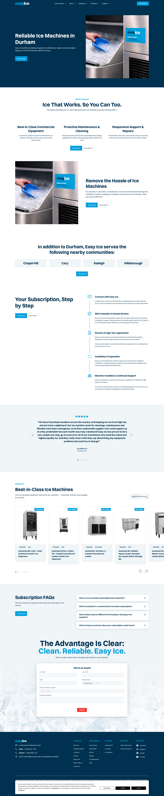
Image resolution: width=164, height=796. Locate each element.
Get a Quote (21, 59)
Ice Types (108, 749)
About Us (76, 745)
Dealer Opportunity (126, 745)
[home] (22, 3)
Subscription (93, 749)
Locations (76, 752)
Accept (139, 788)
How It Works (93, 745)
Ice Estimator (109, 752)
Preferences (107, 788)
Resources (76, 759)
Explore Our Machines (139, 496)
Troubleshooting (94, 759)
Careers (75, 756)
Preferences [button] (21, 790)
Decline (123, 788)
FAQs (90, 763)
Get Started (143, 3)
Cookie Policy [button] (55, 788)
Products (94, 3)
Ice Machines (109, 745)
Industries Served (78, 749)
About (71, 3)
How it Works (59, 3)
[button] (60, 3)
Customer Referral (126, 749)
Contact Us (76, 766)
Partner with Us (77, 763)
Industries (82, 3)
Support (105, 3)
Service (91, 752)
